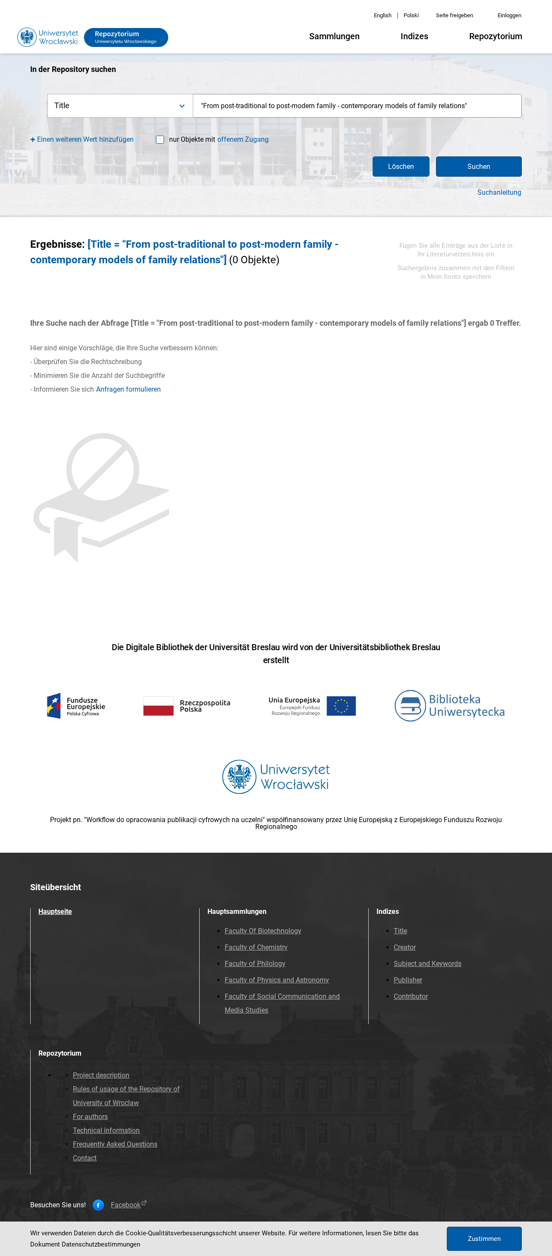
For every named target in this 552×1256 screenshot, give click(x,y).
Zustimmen (484, 1239)
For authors (90, 1117)
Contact (85, 1158)
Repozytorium (495, 36)
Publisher (408, 980)
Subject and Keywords (427, 964)
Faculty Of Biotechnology (263, 931)
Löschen (401, 166)
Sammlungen (334, 36)
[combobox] (357, 106)
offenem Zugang (243, 139)
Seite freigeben (454, 15)
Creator (405, 947)
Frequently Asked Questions (115, 1144)
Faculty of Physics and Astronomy (277, 980)
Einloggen (509, 15)
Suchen (478, 166)
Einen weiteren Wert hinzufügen (85, 139)
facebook (126, 1205)
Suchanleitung (499, 192)
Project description (101, 1075)
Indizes (414, 36)
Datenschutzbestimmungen (101, 1244)
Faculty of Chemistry (256, 947)
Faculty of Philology (255, 964)
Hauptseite (55, 911)
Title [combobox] (62, 105)
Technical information (106, 1130)
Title (400, 931)
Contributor (411, 996)
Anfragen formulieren (128, 389)
